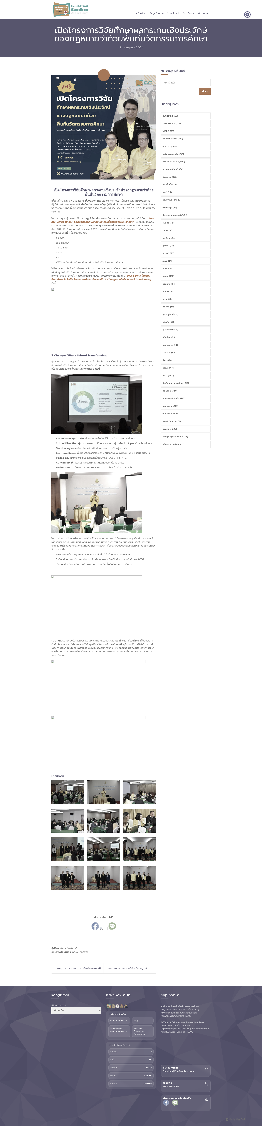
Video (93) (168, 131)
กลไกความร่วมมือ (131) (173, 154)
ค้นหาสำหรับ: (169, 83)
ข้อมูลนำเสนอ (156, 13)
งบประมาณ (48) (170, 413)
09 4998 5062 (171, 1087)
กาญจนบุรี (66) (170, 207)
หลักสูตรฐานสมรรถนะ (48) (175, 436)
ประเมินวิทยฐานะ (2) (172, 421)
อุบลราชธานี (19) (170, 329)
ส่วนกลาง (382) (170, 177)
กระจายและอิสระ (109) (173, 138)
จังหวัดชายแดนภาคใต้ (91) (175, 215)
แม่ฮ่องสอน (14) (170, 345)
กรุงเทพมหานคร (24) (173, 199)
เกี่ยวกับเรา (188, 13)
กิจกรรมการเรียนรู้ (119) (174, 161)
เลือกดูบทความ (59, 1005)
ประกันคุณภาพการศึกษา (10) (176, 383)
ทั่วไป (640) (168, 375)
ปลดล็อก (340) (170, 390)
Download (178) (172, 123)
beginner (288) (171, 115)
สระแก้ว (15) (168, 306)
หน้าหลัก (140, 13)
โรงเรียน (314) (169, 352)
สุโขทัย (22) (168, 322)
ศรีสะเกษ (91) (169, 283)
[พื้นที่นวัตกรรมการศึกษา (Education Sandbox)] (70, 9)
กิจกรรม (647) (170, 146)
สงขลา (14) (168, 291)
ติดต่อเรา (203, 13)
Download (173, 13)
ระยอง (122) (168, 276)
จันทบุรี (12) (168, 222)
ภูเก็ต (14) (167, 260)
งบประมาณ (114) (170, 406)
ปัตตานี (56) (168, 253)
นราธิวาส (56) (169, 238)
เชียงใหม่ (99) (169, 337)
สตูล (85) (167, 299)
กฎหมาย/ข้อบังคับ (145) (174, 398)
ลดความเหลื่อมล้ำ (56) (173, 169)
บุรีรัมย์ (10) (168, 245)
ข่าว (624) (167, 360)
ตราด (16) (167, 230)
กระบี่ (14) (167, 192)
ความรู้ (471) (168, 367)
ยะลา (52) (167, 268)
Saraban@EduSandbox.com (178, 1071)
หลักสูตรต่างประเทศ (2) (174, 444)
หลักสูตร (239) (170, 429)
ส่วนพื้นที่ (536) (170, 184)
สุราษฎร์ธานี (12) (170, 314)
